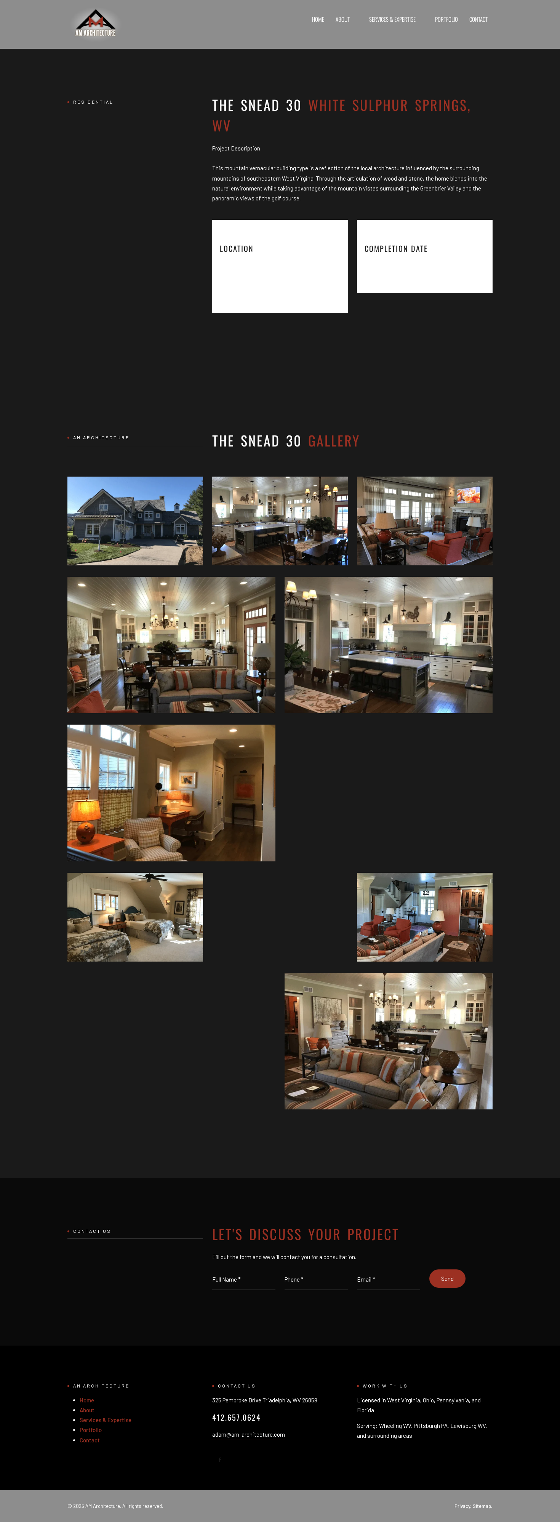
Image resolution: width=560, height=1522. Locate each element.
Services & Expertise (392, 19)
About (343, 19)
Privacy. (463, 1506)
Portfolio (446, 19)
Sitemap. (483, 1506)
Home (318, 19)
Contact (478, 19)
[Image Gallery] (135, 521)
